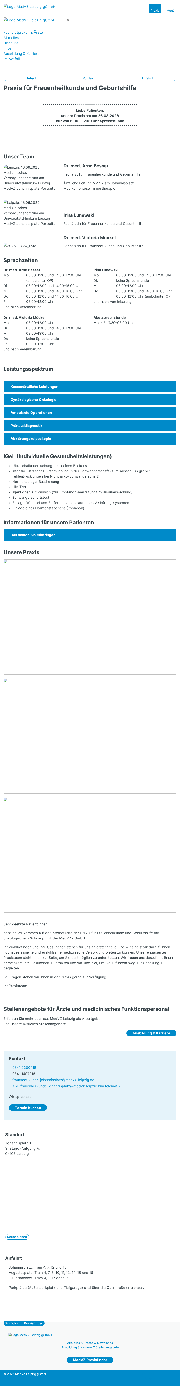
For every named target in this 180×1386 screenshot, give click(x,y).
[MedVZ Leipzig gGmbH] (45, 6)
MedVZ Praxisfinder (90, 1360)
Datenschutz (150, 1378)
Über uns (11, 43)
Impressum (150, 1374)
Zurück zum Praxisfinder (24, 1323)
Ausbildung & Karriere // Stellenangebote (90, 1347)
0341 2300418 (24, 1067)
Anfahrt (147, 78)
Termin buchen (28, 1108)
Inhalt (31, 78)
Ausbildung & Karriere (21, 53)
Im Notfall (12, 59)
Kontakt (88, 78)
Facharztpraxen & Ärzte (23, 32)
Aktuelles (11, 37)
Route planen (17, 1237)
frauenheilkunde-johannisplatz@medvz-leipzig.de (53, 1080)
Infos (8, 48)
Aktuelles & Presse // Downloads (90, 1343)
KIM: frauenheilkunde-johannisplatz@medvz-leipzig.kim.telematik (66, 1086)
